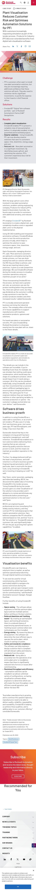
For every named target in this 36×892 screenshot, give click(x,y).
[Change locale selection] (24, 2)
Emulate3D (16, 221)
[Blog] (30, 859)
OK (18, 886)
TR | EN (18, 863)
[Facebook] (11, 859)
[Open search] (21, 2)
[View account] (28, 2)
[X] (18, 859)
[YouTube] (24, 859)
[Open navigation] (33, 2)
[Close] (33, 870)
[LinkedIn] (5, 859)
